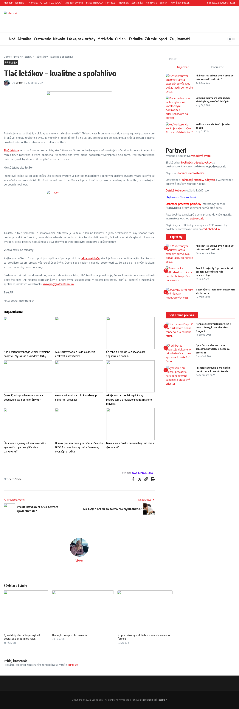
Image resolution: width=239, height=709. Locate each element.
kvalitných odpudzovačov (196, 162)
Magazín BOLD (94, 2)
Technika (135, 39)
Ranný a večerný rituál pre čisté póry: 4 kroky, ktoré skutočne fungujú (213, 327)
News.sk (124, 2)
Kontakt (33, 2)
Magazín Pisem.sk (14, 2)
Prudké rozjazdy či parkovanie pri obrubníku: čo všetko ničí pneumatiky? (214, 272)
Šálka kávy (137, 2)
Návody (59, 39)
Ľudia (119, 39)
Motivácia (105, 39)
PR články (26, 56)
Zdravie (151, 39)
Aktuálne (25, 39)
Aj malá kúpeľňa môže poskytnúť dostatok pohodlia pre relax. (22, 636)
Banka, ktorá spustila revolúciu (69, 635)
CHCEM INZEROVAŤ (51, 2)
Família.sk (110, 2)
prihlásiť (72, 664)
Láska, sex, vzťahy (81, 39)
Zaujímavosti (180, 39)
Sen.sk (163, 2)
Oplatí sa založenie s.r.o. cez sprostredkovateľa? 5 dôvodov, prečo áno (212, 349)
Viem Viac (151, 2)
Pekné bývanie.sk (180, 2)
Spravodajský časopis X (155, 699)
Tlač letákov (11, 150)
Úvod (11, 39)
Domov (8, 56)
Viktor (19, 82)
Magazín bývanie (74, 2)
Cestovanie (42, 39)
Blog (16, 56)
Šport (163, 39)
